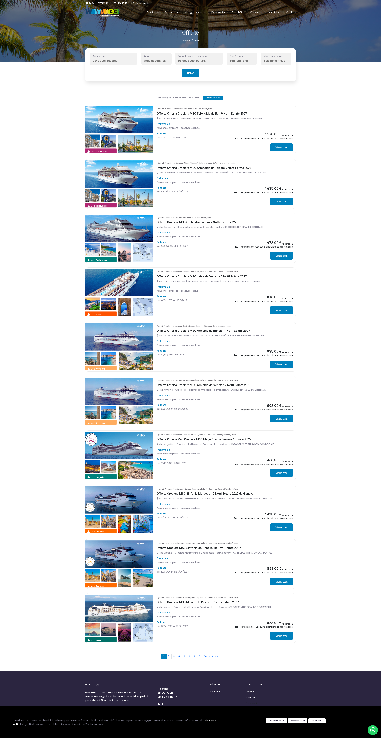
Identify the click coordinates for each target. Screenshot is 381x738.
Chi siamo (256, 12)
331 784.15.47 (167, 697)
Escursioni (217, 12)
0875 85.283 (166, 693)
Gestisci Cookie (276, 720)
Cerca (190, 73)
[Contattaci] (373, 730)
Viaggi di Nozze (194, 12)
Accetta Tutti (298, 720)
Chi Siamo (215, 691)
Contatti (291, 12)
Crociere (152, 12)
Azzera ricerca (212, 97)
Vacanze (171, 12)
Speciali (273, 12)
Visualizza (281, 147)
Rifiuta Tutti (317, 720)
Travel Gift (237, 12)
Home (136, 12)
